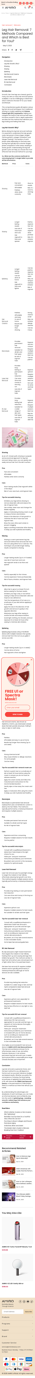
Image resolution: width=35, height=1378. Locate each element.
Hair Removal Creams (11, 74)
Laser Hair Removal (10, 79)
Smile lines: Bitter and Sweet (13, 1126)
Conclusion (8, 85)
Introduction (8, 61)
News (7, 13)
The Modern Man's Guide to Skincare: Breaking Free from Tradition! (16, 1129)
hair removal (7, 25)
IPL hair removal (7, 952)
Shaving (7, 66)
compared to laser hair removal (19, 987)
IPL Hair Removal (9, 82)
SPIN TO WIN (17, 714)
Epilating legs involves (9, 632)
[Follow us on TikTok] (31, 1301)
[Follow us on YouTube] (28, 1301)
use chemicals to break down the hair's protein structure (16, 725)
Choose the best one (9, 1059)
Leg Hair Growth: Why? (11, 64)
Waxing (6, 69)
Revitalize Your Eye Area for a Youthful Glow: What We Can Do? (17, 1118)
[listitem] (8, 50)
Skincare (17, 25)
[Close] (31, 659)
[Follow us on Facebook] (20, 1301)
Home (3, 13)
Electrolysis (8, 77)
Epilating (7, 71)
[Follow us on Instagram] (24, 1301)
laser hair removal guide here (18, 942)
